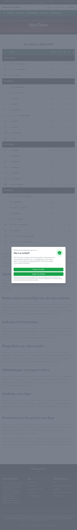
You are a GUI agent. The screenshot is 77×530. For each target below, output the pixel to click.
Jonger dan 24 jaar (38, 274)
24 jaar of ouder (38, 269)
